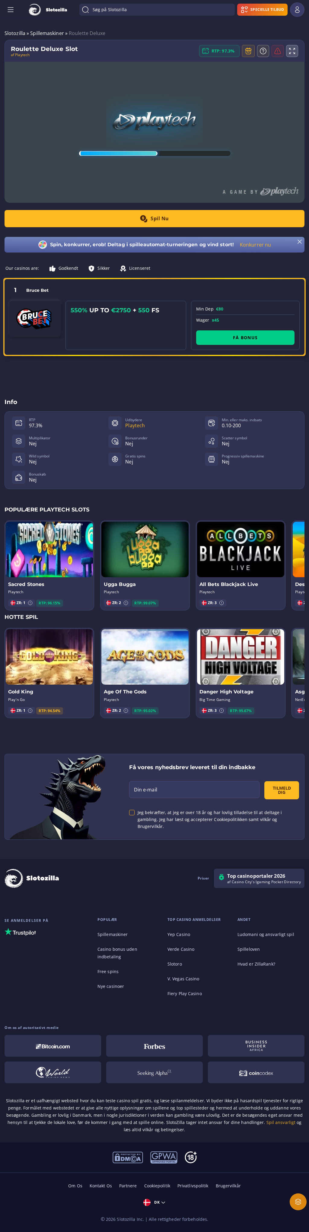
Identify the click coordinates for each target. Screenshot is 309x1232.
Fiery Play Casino (184, 993)
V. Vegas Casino (183, 979)
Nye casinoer (110, 986)
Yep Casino (178, 934)
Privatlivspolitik (193, 1186)
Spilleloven (248, 949)
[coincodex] (256, 1072)
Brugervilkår (228, 1186)
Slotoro (174, 964)
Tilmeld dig (282, 790)
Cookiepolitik (157, 1186)
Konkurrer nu (255, 244)
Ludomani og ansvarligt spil (265, 934)
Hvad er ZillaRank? (256, 964)
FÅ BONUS (245, 337)
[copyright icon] (53, 1072)
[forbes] (154, 1046)
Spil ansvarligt (281, 1122)
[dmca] (128, 1157)
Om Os (75, 1186)
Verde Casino (180, 949)
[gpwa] (163, 1157)
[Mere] (298, 1201)
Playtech (135, 425)
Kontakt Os (101, 1186)
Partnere (128, 1186)
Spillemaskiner (112, 934)
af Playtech (20, 55)
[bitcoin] (53, 1046)
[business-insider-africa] (256, 1046)
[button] (30, 603)
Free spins (108, 971)
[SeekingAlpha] (154, 1072)
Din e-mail (145, 789)
